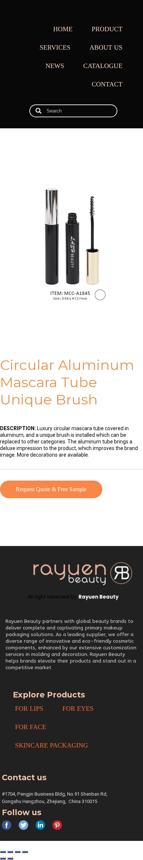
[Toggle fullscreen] (10, 852)
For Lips (29, 708)
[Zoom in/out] (3, 852)
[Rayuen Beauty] (82, 573)
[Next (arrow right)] (10, 858)
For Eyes (78, 708)
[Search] (38, 110)
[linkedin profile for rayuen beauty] (40, 825)
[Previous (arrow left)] (3, 858)
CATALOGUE (102, 65)
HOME (63, 29)
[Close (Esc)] (25, 852)
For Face (30, 727)
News (54, 65)
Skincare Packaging (51, 745)
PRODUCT (107, 29)
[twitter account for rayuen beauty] (23, 825)
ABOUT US (105, 47)
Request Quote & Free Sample (51, 489)
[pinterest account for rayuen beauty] (57, 825)
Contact (107, 84)
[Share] (18, 852)
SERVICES (55, 47)
